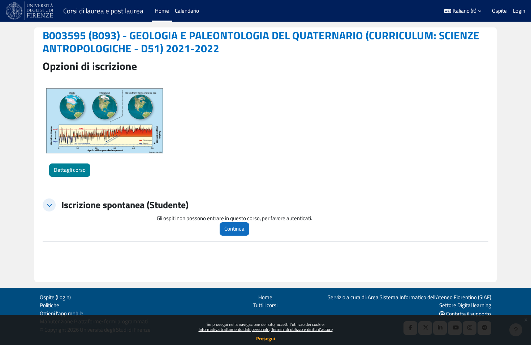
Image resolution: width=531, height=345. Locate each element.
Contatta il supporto (468, 314)
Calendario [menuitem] (187, 10)
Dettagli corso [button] (70, 170)
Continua (234, 228)
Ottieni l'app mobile (61, 313)
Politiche (49, 305)
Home (265, 297)
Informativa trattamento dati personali (234, 329)
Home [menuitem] (162, 10)
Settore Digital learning (465, 305)
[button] (463, 11)
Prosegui (265, 338)
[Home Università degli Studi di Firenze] (30, 10)
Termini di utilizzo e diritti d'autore (302, 329)
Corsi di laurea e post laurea (103, 11)
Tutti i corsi (265, 305)
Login (519, 11)
